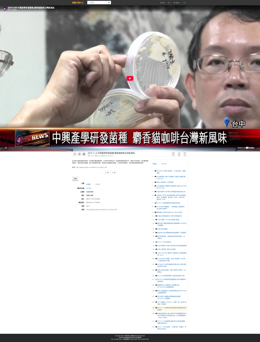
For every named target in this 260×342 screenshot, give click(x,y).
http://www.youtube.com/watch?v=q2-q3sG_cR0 (91, 167)
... (93, 184)
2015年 (97, 184)
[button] (185, 2)
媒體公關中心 (78, 2)
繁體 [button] (177, 3)
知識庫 (88, 184)
